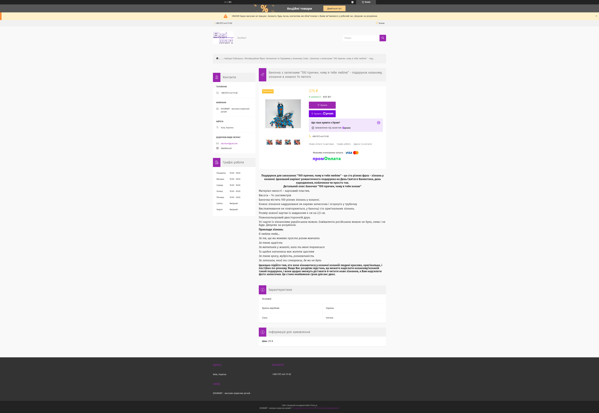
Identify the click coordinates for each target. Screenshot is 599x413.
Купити (324, 105)
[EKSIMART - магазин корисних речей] (223, 43)
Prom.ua (313, 405)
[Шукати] (383, 38)
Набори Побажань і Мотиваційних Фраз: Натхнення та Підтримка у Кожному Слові (266, 59)
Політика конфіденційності (327, 408)
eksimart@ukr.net (229, 144)
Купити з (318, 114)
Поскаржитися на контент (303, 408)
